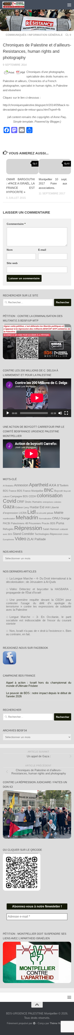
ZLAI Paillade (36, 539)
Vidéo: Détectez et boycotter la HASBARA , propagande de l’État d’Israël (38, 590)
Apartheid (38, 484)
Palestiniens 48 (19, 523)
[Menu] (69, 5)
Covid (9, 501)
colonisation (49, 495)
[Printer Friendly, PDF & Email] (14, 72)
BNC (49, 490)
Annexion (21, 485)
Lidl (31, 512)
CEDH (32, 496)
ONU (56, 518)
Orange (65, 518)
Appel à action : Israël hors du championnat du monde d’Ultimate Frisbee (38, 684)
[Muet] (60, 413)
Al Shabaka (8, 485)
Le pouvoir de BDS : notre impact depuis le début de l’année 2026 (38, 694)
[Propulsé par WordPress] (34, 1023)
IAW (47, 507)
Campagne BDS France (19, 675)
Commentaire (16, 223)
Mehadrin (27, 517)
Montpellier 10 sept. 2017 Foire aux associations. (53, 183)
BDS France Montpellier (30, 491)
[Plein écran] (66, 413)
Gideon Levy (22, 507)
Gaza (8, 506)
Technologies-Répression (48, 534)
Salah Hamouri (51, 529)
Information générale (45, 34)
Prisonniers (35, 523)
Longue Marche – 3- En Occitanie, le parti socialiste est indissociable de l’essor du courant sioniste (38, 620)
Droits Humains (33, 502)
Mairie (58, 513)
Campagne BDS (19, 496)
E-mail (42, 249)
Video (20, 538)
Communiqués (16, 34)
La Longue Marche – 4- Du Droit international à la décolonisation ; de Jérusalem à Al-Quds (38, 580)
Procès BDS (48, 523)
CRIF (20, 502)
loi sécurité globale (44, 513)
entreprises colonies (52, 502)
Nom (10, 249)
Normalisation (45, 518)
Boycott (58, 491)
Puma (60, 523)
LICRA (23, 512)
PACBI (6, 523)
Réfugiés (8, 529)
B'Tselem (62, 485)
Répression (28, 528)
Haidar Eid (37, 507)
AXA (52, 485)
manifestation (9, 518)
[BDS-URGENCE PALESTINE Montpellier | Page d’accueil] (16, 5)
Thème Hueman (58, 1023)
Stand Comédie (23, 533)
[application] (37, 397)
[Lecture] (8, 413)
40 (68, 163)
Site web (12, 263)
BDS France (9, 491)
